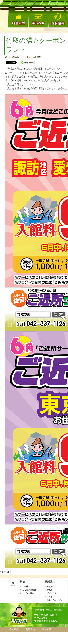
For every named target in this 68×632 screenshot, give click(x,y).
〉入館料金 (25, 586)
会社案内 (14, 629)
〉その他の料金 (27, 593)
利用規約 (30, 629)
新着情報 (38, 57)
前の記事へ (7, 572)
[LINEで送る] (27, 62)
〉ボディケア (51, 593)
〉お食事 (49, 596)
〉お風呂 (49, 590)
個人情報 (46, 629)
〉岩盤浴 (49, 586)
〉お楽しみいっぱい (54, 600)
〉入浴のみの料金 (28, 590)
